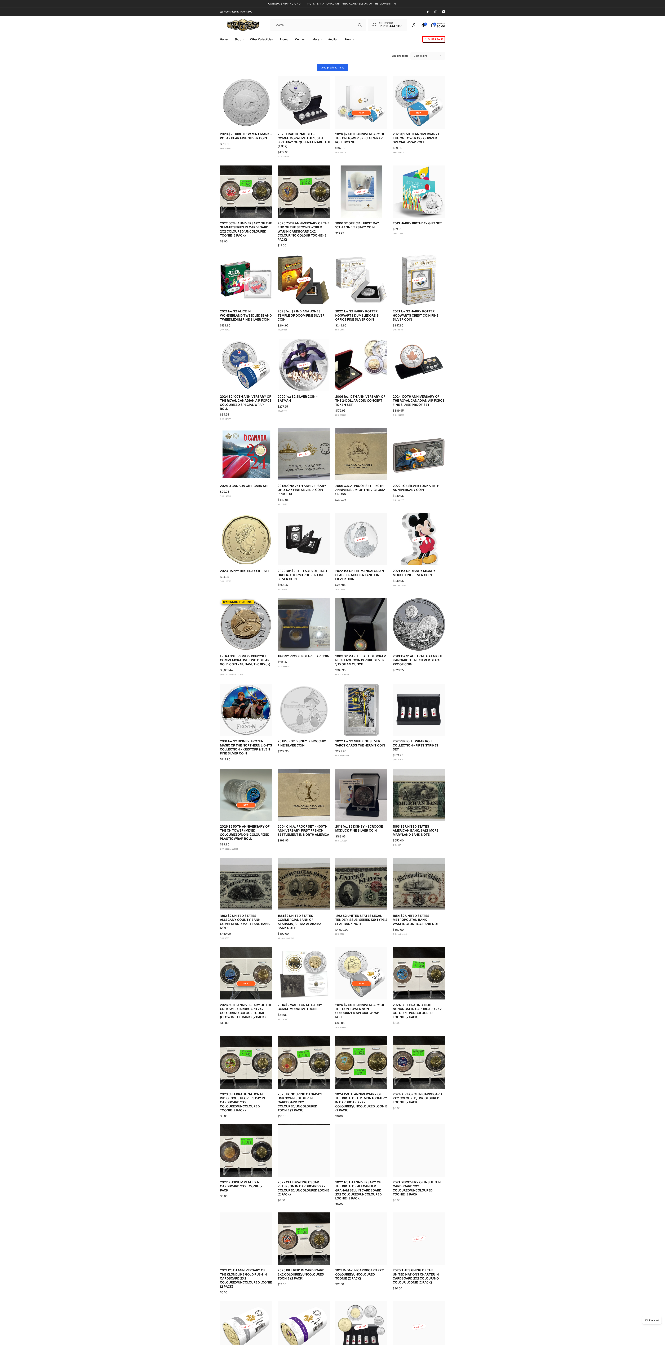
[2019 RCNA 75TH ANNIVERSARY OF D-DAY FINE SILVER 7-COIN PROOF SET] (304, 474)
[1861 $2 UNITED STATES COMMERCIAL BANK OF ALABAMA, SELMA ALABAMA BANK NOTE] (304, 904)
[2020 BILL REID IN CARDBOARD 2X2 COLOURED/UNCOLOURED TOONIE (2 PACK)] (304, 1258)
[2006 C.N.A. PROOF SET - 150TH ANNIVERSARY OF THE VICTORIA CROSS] (361, 474)
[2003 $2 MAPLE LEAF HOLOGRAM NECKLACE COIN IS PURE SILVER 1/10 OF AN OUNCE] (361, 644)
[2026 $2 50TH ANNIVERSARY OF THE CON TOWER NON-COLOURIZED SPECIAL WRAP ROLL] (361, 993)
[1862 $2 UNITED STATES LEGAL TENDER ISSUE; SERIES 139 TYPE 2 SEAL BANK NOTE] (361, 904)
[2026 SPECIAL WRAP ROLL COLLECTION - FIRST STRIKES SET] (419, 729)
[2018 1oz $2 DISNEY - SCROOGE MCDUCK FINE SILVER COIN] (361, 814)
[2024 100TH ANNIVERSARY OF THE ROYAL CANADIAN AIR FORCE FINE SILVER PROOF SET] (419, 384)
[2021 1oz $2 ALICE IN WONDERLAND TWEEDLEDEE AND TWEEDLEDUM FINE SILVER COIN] (246, 299)
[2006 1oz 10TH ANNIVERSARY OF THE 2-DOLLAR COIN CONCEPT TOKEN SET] (361, 384)
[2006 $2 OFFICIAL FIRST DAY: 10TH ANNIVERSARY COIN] (361, 211)
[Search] (359, 25)
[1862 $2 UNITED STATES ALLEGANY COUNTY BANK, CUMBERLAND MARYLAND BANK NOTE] (246, 904)
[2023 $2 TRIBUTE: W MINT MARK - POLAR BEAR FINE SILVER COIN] (246, 122)
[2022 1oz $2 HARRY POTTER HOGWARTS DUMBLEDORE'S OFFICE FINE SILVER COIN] (361, 299)
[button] (438, 25)
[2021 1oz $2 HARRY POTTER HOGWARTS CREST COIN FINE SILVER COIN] (419, 299)
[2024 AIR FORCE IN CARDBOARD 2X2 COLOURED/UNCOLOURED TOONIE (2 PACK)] (419, 1082)
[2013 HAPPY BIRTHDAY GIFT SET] (419, 211)
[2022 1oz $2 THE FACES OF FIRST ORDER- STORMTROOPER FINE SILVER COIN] (304, 559)
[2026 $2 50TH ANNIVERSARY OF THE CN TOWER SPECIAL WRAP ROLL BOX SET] (361, 122)
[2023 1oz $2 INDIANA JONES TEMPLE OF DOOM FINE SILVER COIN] (304, 299)
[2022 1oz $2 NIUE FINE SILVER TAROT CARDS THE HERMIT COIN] (361, 729)
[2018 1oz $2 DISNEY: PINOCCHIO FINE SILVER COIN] (304, 729)
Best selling (421, 55)
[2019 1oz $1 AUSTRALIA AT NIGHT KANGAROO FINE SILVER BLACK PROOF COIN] (419, 644)
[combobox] (318, 25)
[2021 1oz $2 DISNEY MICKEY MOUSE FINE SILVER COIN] (419, 559)
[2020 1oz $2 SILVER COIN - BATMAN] (304, 384)
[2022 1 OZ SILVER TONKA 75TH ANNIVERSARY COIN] (419, 474)
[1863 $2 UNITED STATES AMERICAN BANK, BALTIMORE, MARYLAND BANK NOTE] (419, 814)
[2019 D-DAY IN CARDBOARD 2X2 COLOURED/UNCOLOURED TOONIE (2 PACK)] (361, 1258)
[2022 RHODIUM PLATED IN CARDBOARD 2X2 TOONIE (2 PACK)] (246, 1170)
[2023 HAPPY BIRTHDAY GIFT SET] (246, 559)
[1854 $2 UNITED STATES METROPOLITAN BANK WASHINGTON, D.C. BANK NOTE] (419, 904)
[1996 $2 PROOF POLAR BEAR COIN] (304, 644)
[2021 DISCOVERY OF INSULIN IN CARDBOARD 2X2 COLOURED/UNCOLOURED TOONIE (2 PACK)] (419, 1170)
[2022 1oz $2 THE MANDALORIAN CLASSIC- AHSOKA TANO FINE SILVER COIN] (361, 559)
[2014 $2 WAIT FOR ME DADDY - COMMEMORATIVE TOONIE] (304, 993)
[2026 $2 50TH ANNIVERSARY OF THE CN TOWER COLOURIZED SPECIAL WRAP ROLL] (419, 122)
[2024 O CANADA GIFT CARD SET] (246, 474)
